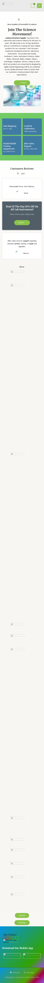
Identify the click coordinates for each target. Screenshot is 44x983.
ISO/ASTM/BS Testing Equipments (9, 146)
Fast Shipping (9, 126)
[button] (22, 82)
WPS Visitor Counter (13, 942)
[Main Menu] (39, 5)
